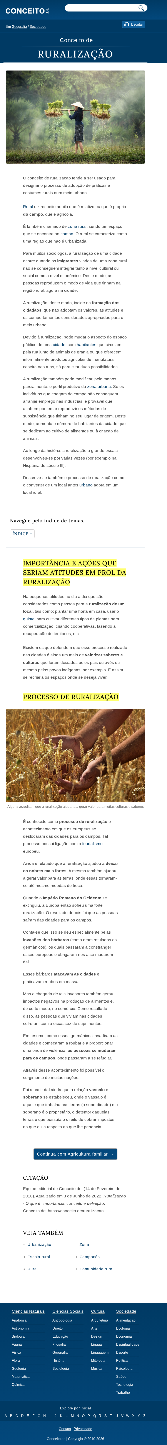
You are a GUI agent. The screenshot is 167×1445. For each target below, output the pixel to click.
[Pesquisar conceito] (141, 8)
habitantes (86, 344)
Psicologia (124, 1368)
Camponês (90, 1257)
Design (96, 1336)
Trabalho (123, 1392)
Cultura (98, 1311)
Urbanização (39, 1244)
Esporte (122, 1352)
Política (122, 1360)
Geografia (19, 26)
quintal (29, 619)
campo (66, 234)
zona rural (77, 226)
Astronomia (20, 1328)
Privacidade (83, 1429)
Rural (28, 206)
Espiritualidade (127, 1344)
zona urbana (99, 386)
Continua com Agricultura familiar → (75, 1154)
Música (96, 1368)
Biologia (18, 1336)
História (58, 1360)
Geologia (19, 1368)
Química (18, 1384)
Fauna (17, 1344)
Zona (84, 1244)
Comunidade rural (97, 1269)
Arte (94, 1328)
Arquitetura (99, 1320)
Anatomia (19, 1320)
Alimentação (125, 1320)
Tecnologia (124, 1384)
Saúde (121, 1376)
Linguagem (100, 1352)
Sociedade (38, 26)
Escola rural (38, 1257)
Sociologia (60, 1368)
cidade (59, 344)
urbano (86, 485)
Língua (96, 1344)
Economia (124, 1336)
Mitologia (98, 1360)
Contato (65, 1429)
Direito (57, 1328)
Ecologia (123, 1328)
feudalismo (92, 843)
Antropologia (62, 1320)
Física (16, 1352)
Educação (60, 1336)
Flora (16, 1360)
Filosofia (59, 1344)
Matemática (21, 1376)
